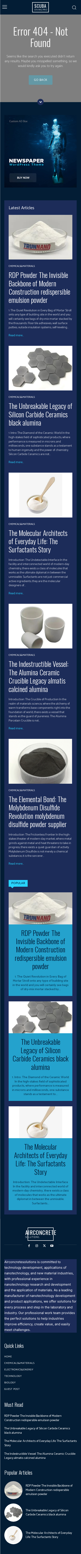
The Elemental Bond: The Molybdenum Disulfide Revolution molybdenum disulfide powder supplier (38, 811)
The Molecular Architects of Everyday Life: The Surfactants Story (38, 541)
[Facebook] (29, 1246)
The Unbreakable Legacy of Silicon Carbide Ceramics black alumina (40, 414)
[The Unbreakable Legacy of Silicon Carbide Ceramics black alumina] (40, 368)
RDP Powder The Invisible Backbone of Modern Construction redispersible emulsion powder (39, 287)
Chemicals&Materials (22, 266)
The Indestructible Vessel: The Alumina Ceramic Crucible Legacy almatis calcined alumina (38, 676)
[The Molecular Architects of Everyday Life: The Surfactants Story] (40, 495)
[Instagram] (36, 1246)
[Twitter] (44, 1246)
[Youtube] (52, 1246)
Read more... (16, 335)
